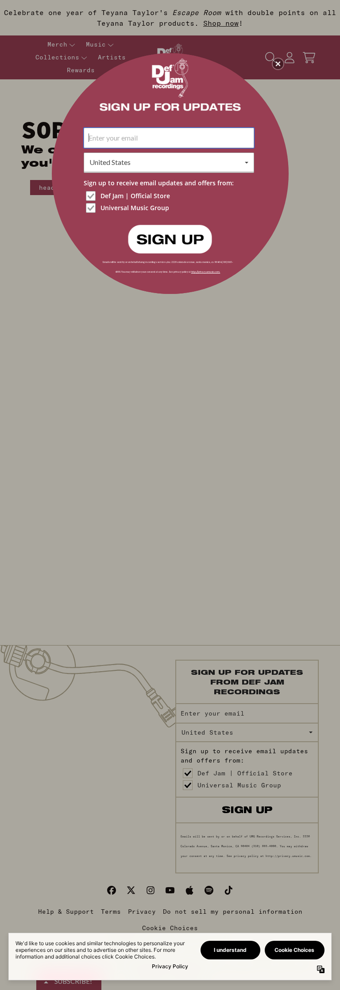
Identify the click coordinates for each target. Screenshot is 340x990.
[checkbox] (170, 196)
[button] (278, 64)
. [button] (170, 238)
